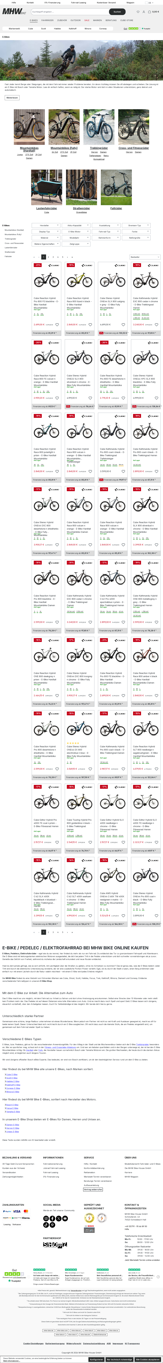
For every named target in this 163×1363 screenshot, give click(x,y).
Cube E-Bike (11, 1074)
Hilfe (14, 2)
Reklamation (89, 1172)
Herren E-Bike (12, 1128)
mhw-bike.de (48, 1330)
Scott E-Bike (11, 1078)
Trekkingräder (10, 239)
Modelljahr (74, 238)
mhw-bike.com (62, 1330)
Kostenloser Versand (106, 2)
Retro (106, 155)
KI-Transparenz (132, 1343)
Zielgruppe (74, 244)
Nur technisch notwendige (119, 1359)
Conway (103, 28)
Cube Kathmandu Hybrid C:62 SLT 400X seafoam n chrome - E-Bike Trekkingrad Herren (79, 894)
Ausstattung (104, 225)
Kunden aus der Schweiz (13, 1168)
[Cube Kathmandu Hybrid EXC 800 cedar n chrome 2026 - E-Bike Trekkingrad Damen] (79, 577)
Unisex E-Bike (12, 1131)
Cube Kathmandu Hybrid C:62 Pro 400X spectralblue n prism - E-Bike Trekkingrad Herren (112, 596)
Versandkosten (9, 1172)
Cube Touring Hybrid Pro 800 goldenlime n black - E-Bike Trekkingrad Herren (79, 821)
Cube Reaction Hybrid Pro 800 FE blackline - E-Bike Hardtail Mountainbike (46, 299)
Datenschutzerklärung (94, 1343)
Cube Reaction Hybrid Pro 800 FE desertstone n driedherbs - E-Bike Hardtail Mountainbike (112, 376)
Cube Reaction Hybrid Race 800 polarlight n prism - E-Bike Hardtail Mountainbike (45, 450)
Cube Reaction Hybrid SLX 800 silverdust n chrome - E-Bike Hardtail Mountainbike (145, 523)
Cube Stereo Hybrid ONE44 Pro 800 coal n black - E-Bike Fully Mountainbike (144, 894)
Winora (88, 28)
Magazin (130, 2)
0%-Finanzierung (52, 2)
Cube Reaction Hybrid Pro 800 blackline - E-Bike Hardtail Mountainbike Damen (45, 596)
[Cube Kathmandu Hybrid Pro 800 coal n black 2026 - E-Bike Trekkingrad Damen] (113, 728)
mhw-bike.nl (60, 1334)
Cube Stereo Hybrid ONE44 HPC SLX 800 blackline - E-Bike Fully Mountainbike (144, 376)
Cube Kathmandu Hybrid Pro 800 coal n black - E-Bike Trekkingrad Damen (112, 747)
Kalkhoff (72, 28)
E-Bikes (6, 225)
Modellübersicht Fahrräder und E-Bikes (142, 1164)
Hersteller (44, 225)
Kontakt (30, 2)
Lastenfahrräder (11, 248)
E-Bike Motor (74, 231)
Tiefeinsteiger (95, 155)
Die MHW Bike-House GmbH (138, 1168)
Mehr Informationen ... (11, 1361)
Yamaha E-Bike (13, 1111)
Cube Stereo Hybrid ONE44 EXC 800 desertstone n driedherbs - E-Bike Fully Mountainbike (46, 523)
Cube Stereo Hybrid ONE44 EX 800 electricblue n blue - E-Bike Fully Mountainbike (78, 747)
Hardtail (29, 1050)
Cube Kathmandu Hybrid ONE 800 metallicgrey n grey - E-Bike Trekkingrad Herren (145, 596)
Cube (30, 28)
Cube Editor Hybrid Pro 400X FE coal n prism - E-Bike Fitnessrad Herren (46, 821)
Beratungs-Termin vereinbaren (98, 1181)
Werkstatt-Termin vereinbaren (97, 1177)
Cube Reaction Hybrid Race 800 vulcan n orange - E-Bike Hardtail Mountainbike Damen (79, 523)
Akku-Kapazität (74, 225)
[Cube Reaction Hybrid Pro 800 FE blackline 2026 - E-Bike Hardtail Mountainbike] (46, 280)
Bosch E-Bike (12, 1105)
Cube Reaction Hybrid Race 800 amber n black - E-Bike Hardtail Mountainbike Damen (145, 674)
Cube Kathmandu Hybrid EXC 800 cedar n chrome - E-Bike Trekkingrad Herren (145, 299)
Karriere (128, 1172)
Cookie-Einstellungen (33, 1343)
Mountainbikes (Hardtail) (14, 230)
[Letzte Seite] (72, 257)
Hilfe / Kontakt (90, 1164)
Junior (20, 154)
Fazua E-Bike (12, 1108)
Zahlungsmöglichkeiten (12, 1177)
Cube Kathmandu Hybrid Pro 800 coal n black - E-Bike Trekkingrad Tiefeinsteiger (112, 450)
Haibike (57, 28)
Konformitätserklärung (94, 1168)
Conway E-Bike (13, 1088)
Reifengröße (134, 238)
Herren (94, 152)
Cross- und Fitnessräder (14, 243)
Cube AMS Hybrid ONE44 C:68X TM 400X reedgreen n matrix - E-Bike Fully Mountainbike (112, 894)
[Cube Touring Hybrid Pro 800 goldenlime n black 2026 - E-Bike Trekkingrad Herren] (79, 802)
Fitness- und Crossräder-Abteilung (60, 1047)
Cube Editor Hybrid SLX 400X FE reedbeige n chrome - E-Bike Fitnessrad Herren (145, 821)
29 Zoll (38, 154)
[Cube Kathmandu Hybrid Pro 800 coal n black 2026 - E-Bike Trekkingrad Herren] (146, 431)
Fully (40, 1050)
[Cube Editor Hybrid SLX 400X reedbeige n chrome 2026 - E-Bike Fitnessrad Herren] (113, 802)
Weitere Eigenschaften (44, 244)
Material (44, 238)
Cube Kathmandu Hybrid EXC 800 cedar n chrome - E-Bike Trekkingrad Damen (79, 596)
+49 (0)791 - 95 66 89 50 (136, 1226)
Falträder (8, 256)
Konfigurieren (96, 1359)
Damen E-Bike (12, 1125)
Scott (43, 28)
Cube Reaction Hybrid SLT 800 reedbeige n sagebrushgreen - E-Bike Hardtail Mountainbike (145, 747)
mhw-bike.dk (85, 1334)
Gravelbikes (81, 212)
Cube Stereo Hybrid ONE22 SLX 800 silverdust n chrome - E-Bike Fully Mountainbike (78, 376)
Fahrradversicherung (52, 1164)
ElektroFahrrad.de (100, 1334)
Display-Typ (44, 231)
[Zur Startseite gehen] (14, 11)
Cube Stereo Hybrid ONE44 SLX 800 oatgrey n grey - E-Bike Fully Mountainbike (112, 299)
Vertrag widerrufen (93, 1189)
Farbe (134, 231)
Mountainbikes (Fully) (13, 234)
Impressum (118, 1343)
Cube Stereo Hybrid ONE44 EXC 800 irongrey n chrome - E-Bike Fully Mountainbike (79, 674)
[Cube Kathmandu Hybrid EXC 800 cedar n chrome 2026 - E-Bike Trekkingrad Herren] (146, 280)
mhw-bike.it (101, 1330)
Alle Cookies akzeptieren (148, 1359)
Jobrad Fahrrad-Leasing (54, 1168)
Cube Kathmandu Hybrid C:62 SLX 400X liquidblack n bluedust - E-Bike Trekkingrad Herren (46, 894)
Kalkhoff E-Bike (13, 1085)
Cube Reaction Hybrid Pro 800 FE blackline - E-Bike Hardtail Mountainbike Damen (112, 674)
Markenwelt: (14, 28)
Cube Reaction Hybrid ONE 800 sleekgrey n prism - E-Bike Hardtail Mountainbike (45, 674)
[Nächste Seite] (67, 257)
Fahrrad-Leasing (78, 2)
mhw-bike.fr (89, 1330)
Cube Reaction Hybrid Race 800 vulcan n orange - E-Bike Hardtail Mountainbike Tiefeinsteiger (79, 450)
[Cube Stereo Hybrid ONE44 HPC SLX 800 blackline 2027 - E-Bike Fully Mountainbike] (146, 357)
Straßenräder (10, 252)
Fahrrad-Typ (104, 231)
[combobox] (72, 11)
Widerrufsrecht (73, 1343)
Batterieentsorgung (54, 1343)
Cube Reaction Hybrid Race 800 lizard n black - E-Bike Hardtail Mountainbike (79, 299)
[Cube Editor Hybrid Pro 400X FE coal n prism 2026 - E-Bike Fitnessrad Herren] (46, 802)
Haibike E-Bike (12, 1081)
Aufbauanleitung (91, 1185)
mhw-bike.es (76, 1330)
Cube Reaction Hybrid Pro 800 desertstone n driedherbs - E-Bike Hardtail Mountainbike (45, 747)
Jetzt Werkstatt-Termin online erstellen (142, 1260)
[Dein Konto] (144, 11)
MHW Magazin (131, 1177)
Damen (29, 158)
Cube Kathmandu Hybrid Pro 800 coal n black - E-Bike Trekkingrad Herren (145, 450)
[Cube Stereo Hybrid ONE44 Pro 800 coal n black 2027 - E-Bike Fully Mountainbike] (146, 875)
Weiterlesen (12, 98)
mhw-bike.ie (113, 1330)
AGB (109, 1343)
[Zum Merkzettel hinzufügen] (56, 324)
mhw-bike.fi (72, 1334)
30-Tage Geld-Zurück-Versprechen (18, 1164)
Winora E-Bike (12, 1092)
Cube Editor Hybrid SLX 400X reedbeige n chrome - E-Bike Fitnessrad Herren (112, 821)
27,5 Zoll (29, 154)
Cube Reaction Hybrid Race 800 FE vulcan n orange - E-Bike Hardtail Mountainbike (46, 376)
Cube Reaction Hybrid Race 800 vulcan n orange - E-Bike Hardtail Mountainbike (112, 523)
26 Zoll (55, 152)
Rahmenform (104, 238)
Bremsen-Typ (135, 225)
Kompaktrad (98, 159)
